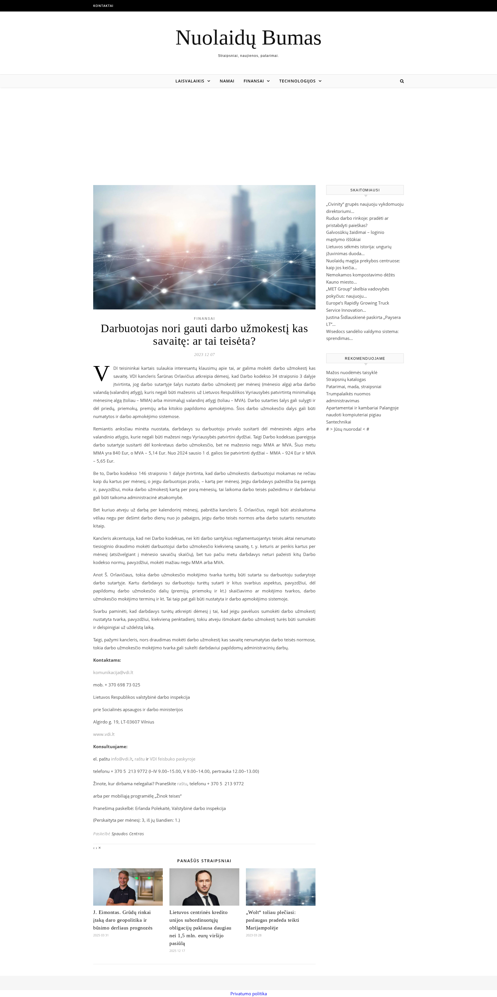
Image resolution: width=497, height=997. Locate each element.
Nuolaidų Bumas (248, 37)
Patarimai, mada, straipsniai (353, 386)
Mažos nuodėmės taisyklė (351, 372)
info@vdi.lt (121, 759)
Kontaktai (103, 5)
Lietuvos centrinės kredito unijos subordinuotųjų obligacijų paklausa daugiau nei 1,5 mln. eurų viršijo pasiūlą (200, 927)
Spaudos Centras (128, 833)
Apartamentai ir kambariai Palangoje (362, 408)
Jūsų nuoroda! (348, 429)
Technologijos (297, 81)
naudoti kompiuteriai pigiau (353, 414)
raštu (140, 759)
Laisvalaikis (189, 81)
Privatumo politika (248, 993)
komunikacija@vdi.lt (113, 672)
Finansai (254, 81)
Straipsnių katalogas (346, 379)
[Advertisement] (248, 130)
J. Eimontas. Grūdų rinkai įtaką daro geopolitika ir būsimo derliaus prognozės (123, 920)
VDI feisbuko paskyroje (172, 759)
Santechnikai (338, 422)
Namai (227, 81)
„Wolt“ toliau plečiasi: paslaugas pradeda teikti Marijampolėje (272, 920)
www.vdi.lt (103, 734)
